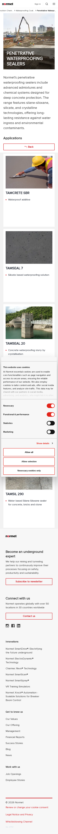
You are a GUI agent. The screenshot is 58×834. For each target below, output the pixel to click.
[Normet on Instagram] (7, 626)
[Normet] (7, 4)
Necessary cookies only (29, 470)
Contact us (29, 616)
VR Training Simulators (18, 686)
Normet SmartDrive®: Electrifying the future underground (24, 650)
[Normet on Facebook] (13, 626)
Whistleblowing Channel (19, 821)
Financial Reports (15, 737)
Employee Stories (15, 780)
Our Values (12, 719)
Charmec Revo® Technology (21, 668)
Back (31, 146)
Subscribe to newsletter (29, 581)
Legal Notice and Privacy (19, 814)
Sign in (38, 4)
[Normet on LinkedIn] (18, 626)
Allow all (29, 452)
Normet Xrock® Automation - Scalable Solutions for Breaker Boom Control (22, 696)
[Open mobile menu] (53, 4)
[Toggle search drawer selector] (46, 4)
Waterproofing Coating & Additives (25, 10)
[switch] (51, 414)
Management (13, 731)
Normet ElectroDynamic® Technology (20, 660)
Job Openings (13, 774)
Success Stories (14, 743)
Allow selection (29, 461)
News (9, 755)
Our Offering (12, 725)
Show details (42, 443)
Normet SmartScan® (17, 674)
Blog (8, 749)
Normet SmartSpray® (17, 680)
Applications (12, 138)
